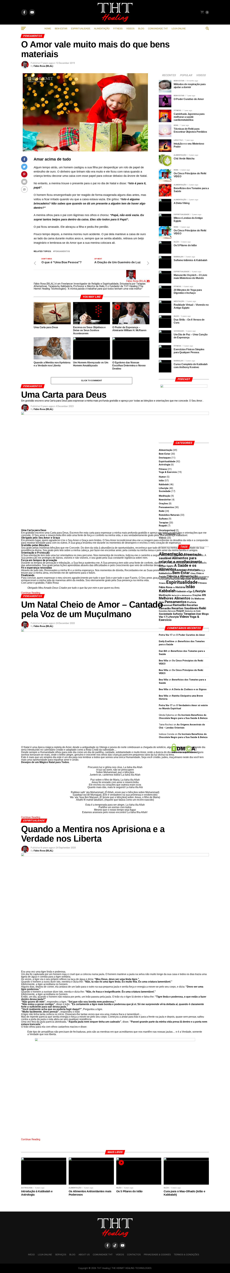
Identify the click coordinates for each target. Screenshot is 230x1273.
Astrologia (164, 464)
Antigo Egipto (166, 566)
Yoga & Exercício (168, 472)
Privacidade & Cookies (157, 1254)
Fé (174, 587)
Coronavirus (203, 577)
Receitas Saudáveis (184, 608)
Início (31, 1254)
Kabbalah (164, 484)
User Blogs (202, 613)
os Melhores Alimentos (182, 596)
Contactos (134, 1254)
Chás (192, 573)
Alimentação (102, 28)
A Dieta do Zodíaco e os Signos (189, 689)
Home (47, 28)
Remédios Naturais (169, 515)
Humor (162, 477)
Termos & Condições (186, 1254)
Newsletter (165, 499)
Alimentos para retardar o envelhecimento (180, 560)
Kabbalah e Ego (184, 591)
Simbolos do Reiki (193, 611)
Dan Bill (163, 651)
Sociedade (165, 491)
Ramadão (179, 605)
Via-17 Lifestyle (167, 534)
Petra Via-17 (165, 635)
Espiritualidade (80, 28)
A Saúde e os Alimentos (177, 567)
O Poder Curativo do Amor (190, 635)
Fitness (118, 28)
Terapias (163, 522)
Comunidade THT (158, 28)
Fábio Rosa (165, 587)
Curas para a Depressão (169, 579)
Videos (130, 28)
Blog (141, 28)
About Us (84, 1254)
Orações (163, 503)
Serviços (60, 1254)
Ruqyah (163, 525)
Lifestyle (163, 488)
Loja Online (179, 28)
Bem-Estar (61, 28)
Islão (161, 480)
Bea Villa (163, 660)
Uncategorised (167, 530)
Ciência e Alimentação (182, 576)
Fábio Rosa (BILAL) (43, 66)
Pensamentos (62, 251)
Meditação (164, 496)
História (180, 587)
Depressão (186, 579)
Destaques (165, 457)
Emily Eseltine (166, 641)
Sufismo (163, 518)
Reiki (161, 511)
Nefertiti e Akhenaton (182, 595)
